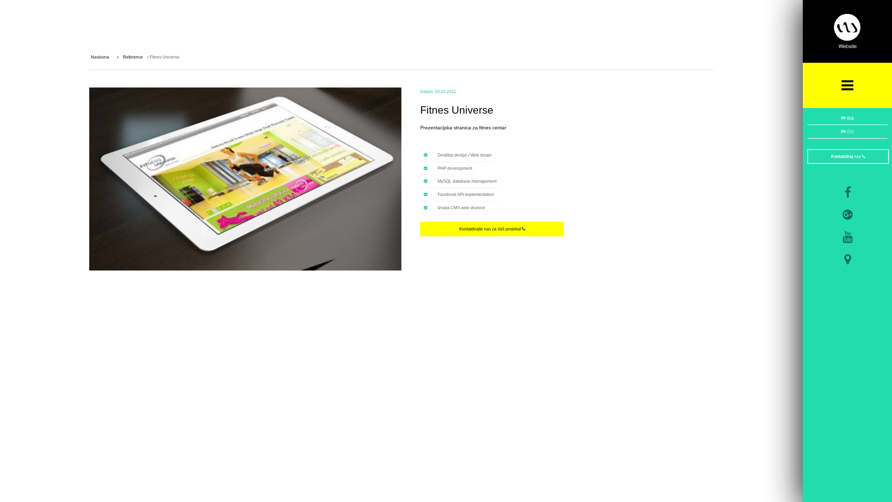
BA (850, 118)
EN (850, 132)
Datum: (427, 91)
